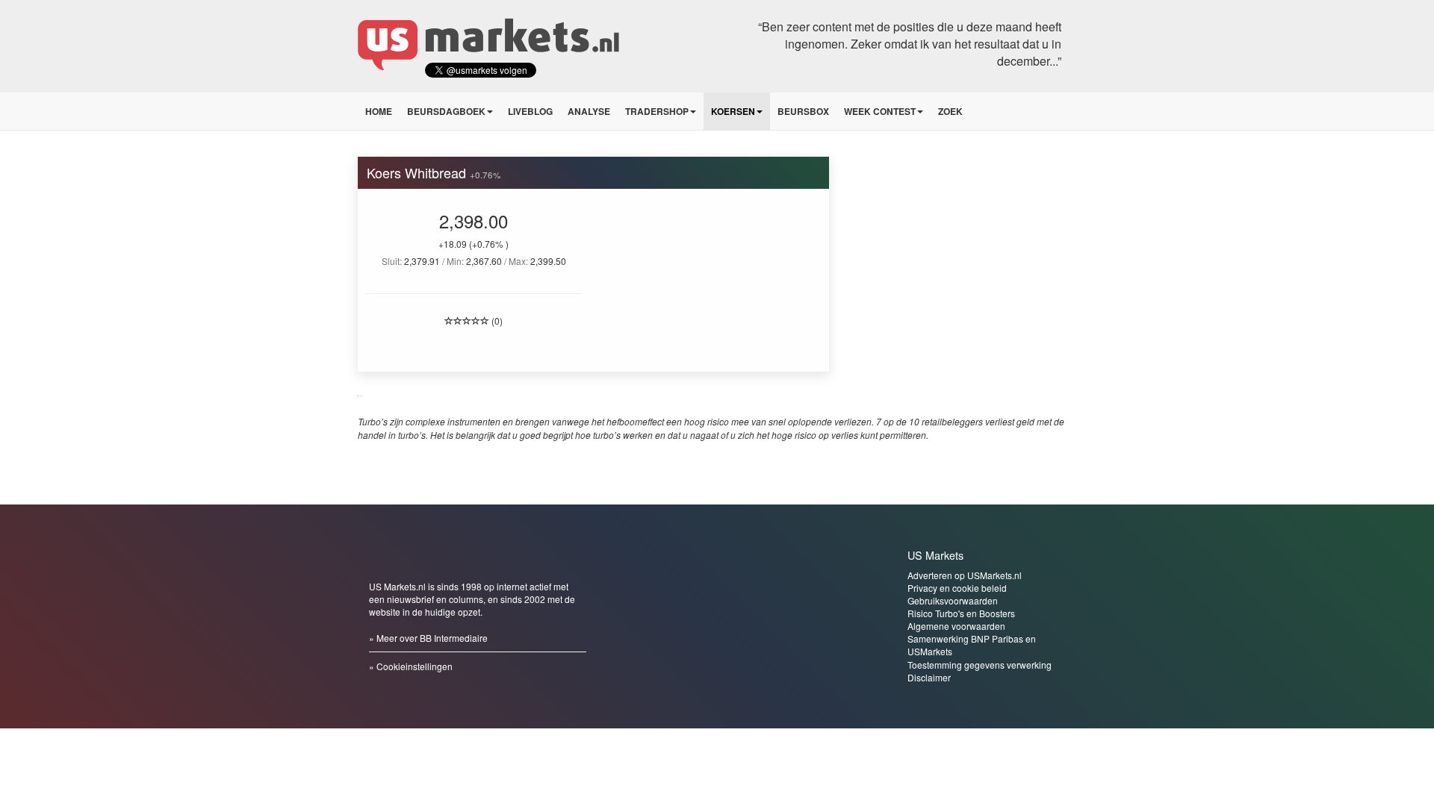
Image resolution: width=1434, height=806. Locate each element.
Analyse (589, 111)
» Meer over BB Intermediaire (428, 637)
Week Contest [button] (880, 111)
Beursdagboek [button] (446, 111)
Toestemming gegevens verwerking (979, 664)
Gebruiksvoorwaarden (952, 600)
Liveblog (530, 111)
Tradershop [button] (657, 111)
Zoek (950, 111)
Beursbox (803, 111)
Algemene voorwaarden (956, 625)
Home (378, 111)
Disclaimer (929, 677)
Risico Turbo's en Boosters (961, 613)
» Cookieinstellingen (411, 666)
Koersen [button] (733, 111)
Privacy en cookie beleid (957, 587)
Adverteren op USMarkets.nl (964, 575)
